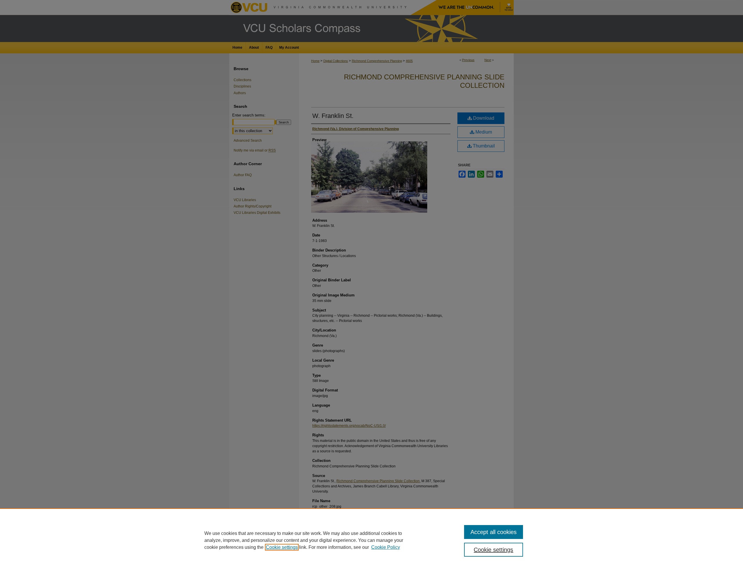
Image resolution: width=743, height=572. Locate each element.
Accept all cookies (493, 532)
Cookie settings (282, 547)
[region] (371, 540)
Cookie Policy (385, 547)
